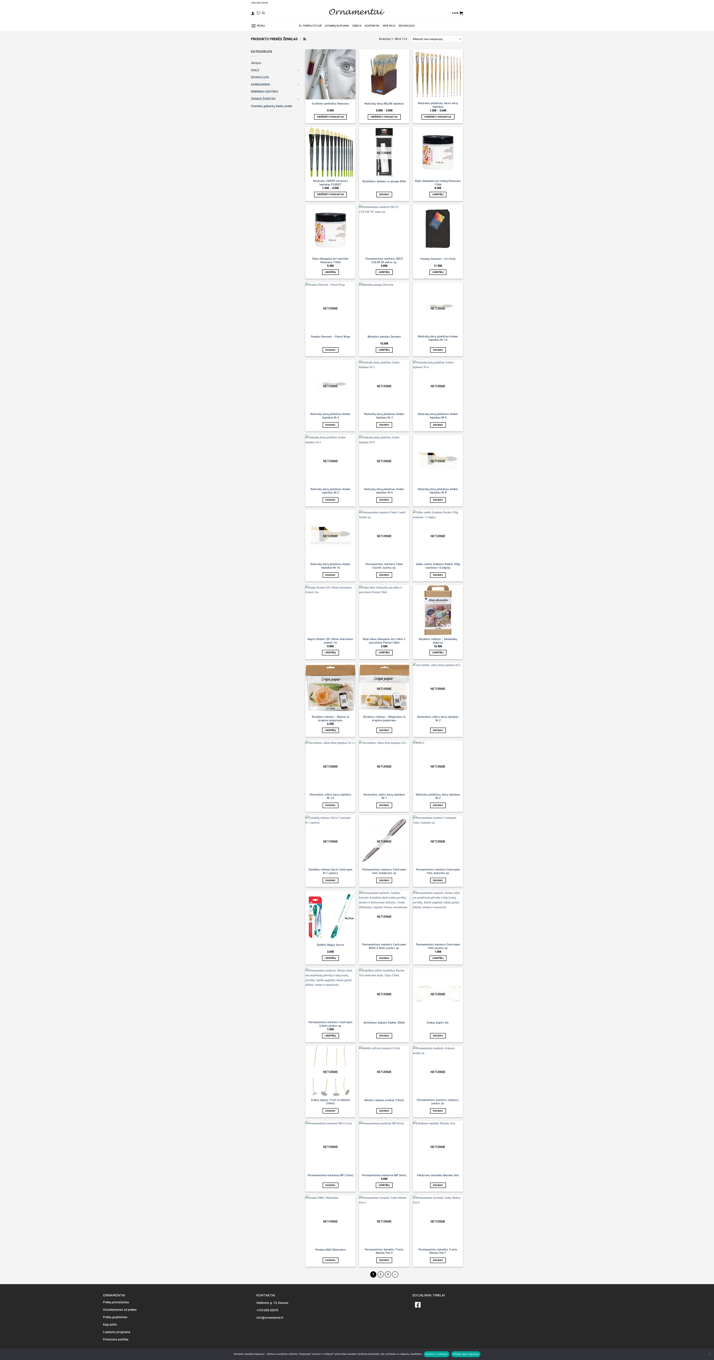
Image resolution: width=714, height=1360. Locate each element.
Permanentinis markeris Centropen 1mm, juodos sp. (438, 946)
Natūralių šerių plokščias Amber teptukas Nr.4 (438, 416)
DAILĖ (255, 70)
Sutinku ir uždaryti (437, 1354)
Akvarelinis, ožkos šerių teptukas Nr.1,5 (330, 796)
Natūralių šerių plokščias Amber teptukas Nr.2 (330, 416)
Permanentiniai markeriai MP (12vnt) (330, 1175)
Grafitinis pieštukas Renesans (330, 103)
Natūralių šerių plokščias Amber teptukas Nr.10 (330, 566)
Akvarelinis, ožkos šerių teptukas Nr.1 (384, 796)
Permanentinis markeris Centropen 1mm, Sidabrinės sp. (384, 871)
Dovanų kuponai (337, 25)
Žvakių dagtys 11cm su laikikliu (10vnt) (330, 1101)
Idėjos (356, 25)
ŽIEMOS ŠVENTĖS (263, 99)
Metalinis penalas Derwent (384, 336)
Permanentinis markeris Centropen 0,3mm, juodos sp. (330, 1024)
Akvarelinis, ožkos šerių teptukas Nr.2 (438, 718)
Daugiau (384, 194)
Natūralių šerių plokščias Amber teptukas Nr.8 (438, 491)
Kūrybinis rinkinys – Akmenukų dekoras (438, 641)
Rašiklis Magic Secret (330, 945)
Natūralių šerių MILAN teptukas (384, 103)
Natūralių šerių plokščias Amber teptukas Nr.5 (330, 491)
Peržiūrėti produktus (330, 117)
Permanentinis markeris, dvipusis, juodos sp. (438, 1101)
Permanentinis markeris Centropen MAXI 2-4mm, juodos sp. (384, 946)
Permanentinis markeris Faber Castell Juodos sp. (384, 566)
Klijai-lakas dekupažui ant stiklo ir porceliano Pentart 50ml (384, 641)
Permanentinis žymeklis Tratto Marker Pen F (438, 1251)
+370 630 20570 (259, 2)
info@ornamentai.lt (269, 1317)
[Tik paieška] (263, 13)
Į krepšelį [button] (437, 194)
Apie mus (389, 25)
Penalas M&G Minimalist (330, 1249)
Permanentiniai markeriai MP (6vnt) (384, 1175)
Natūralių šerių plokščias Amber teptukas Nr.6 (384, 491)
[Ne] (709, 1355)
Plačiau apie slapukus (466, 1354)
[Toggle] (298, 70)
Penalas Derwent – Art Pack (438, 259)
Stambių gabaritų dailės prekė (271, 106)
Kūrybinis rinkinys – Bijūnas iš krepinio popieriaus (330, 718)
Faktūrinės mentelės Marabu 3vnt (438, 1175)
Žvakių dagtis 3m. (438, 1022)
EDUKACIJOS (407, 25)
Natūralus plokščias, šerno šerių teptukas (438, 105)
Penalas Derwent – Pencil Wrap (330, 336)
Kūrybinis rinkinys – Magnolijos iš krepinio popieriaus (384, 718)
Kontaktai (372, 25)
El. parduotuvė (310, 25)
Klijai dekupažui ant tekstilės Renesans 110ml (330, 260)
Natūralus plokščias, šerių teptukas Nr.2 (438, 796)
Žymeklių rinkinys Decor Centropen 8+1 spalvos (330, 871)
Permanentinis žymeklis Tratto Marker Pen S (384, 1251)
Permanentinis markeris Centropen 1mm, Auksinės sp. (438, 871)
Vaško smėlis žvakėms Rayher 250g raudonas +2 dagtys (438, 566)
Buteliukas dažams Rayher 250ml (384, 1022)
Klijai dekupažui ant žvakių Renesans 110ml (438, 182)
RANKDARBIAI (260, 84)
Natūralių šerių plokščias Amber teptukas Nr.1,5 (438, 338)
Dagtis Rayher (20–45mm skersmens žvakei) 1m (330, 641)
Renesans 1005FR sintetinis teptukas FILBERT (330, 182)
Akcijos (256, 63)
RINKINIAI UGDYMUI (264, 91)
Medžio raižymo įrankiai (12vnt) (384, 1100)
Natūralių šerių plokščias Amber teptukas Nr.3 (384, 416)
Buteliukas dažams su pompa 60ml (384, 181)
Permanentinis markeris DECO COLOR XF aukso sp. (384, 260)
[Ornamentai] (357, 13)
